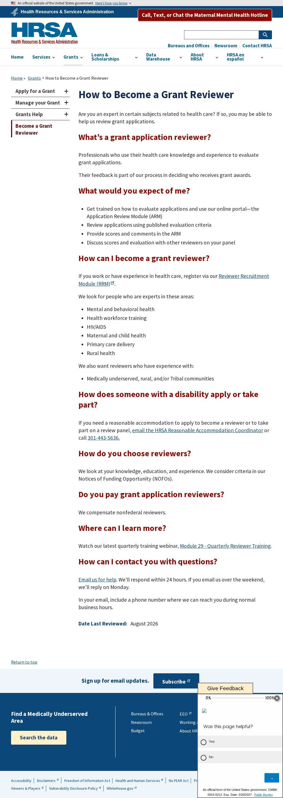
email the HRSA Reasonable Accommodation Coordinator (197, 430)
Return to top (24, 662)
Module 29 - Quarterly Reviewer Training (225, 546)
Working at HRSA (196, 722)
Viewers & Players (25, 788)
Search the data (38, 737)
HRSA (44, 33)
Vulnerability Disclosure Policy (73, 788)
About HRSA (191, 731)
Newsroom (225, 46)
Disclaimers (46, 780)
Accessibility (21, 780)
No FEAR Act (178, 780)
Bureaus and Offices (188, 46)
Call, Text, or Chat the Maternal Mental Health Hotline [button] (205, 15)
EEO (184, 714)
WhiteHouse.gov (120, 788)
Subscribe (174, 681)
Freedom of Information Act (87, 780)
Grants (34, 78)
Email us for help (97, 579)
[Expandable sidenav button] (66, 91)
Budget (138, 730)
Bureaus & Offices (147, 713)
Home (17, 78)
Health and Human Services (138, 780)
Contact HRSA (257, 46)
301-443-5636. (104, 437)
